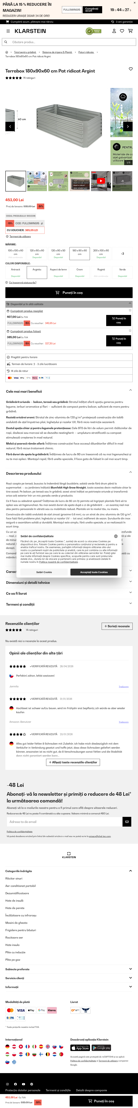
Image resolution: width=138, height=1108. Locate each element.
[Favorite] (122, 31)
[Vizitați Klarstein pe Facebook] (15, 1084)
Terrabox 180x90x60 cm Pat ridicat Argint (28, 56)
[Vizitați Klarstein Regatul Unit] (48, 1047)
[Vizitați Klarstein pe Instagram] (7, 1084)
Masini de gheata (16, 922)
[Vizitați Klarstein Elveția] (21, 1047)
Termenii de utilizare (108, 1061)
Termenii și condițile (58, 1090)
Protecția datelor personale (22, 1090)
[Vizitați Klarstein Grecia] (14, 1062)
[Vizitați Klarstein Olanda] (55, 1054)
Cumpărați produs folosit (25, 331)
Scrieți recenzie (118, 626)
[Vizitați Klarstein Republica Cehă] (61, 1047)
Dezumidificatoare (17, 893)
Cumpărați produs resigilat (26, 311)
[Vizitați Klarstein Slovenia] (7, 1062)
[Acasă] (9, 52)
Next (128, 126)
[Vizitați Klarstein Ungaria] (7, 1054)
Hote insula (12, 945)
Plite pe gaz (12, 959)
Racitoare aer (14, 937)
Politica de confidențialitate (19, 831)
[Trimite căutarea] (5, 42)
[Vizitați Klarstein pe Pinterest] (32, 1084)
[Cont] (114, 31)
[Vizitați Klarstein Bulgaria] (34, 1054)
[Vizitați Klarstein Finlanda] (41, 1054)
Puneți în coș (72, 293)
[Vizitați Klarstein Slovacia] (55, 1047)
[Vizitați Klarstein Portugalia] (61, 1054)
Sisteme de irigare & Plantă (57, 52)
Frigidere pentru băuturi (20, 930)
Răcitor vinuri (13, 878)
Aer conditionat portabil (20, 886)
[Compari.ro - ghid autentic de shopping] (93, 30)
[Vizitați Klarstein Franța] (28, 1047)
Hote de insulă (14, 900)
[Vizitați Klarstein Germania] (7, 1047)
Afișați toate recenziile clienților (74, 762)
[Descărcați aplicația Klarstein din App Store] (80, 1048)
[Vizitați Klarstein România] (28, 1054)
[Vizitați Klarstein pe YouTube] (24, 1084)
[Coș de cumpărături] (130, 31)
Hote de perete (14, 908)
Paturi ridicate (86, 52)
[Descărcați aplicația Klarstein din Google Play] (101, 1048)
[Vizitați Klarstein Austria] (14, 1047)
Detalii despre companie (91, 1090)
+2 (122, 253)
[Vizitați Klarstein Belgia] (48, 1054)
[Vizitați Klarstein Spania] (41, 1047)
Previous (10, 126)
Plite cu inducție (15, 952)
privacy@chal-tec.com (100, 836)
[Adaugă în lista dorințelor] (131, 69)
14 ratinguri (29, 78)
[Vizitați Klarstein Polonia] (14, 1054)
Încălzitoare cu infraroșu (20, 915)
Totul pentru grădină (25, 52)
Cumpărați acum (91, 9)
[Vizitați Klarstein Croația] (21, 1054)
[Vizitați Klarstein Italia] (34, 1047)
